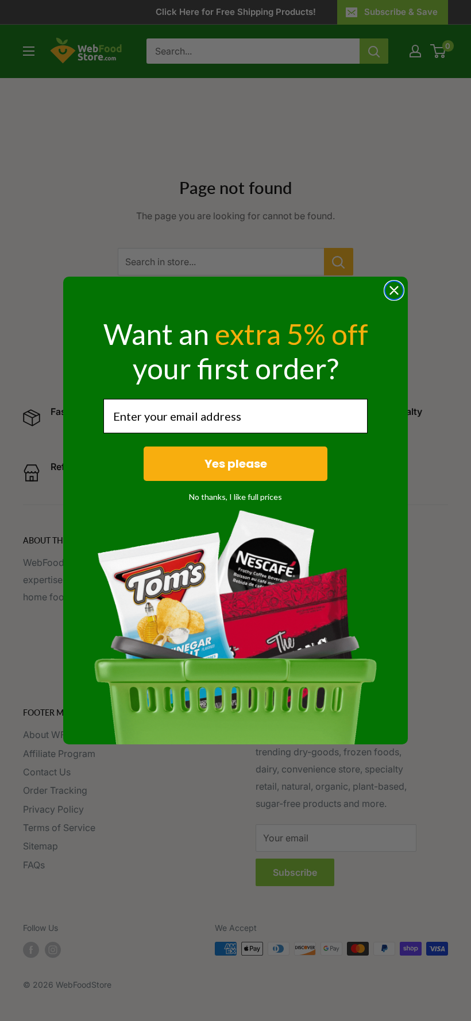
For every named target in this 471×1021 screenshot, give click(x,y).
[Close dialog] (394, 290)
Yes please (235, 464)
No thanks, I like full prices (235, 497)
